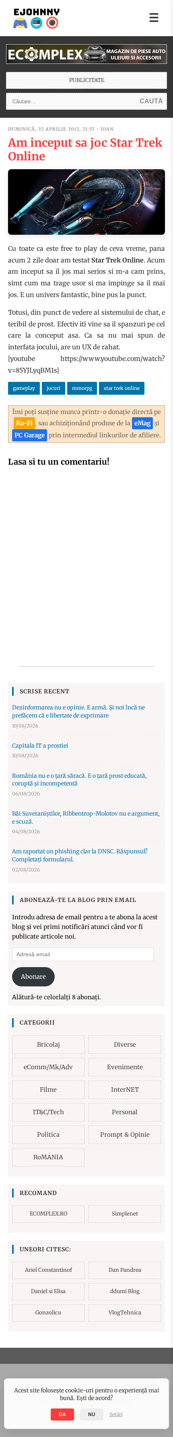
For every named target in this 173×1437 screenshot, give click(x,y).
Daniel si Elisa (48, 1291)
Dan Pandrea (125, 1270)
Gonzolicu (48, 1312)
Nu (91, 1414)
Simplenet (125, 1213)
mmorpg (82, 388)
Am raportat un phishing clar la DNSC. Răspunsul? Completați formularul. (80, 855)
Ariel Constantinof (48, 1270)
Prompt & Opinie (125, 1134)
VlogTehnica (125, 1312)
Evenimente (125, 1067)
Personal (125, 1112)
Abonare (33, 976)
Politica (48, 1134)
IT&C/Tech (48, 1112)
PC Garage (29, 435)
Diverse (125, 1044)
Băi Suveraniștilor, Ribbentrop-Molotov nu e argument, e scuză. (86, 817)
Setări (116, 1414)
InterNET (125, 1089)
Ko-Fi (24, 423)
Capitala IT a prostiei (40, 745)
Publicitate (86, 80)
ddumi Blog (125, 1291)
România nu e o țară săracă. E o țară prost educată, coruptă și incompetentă (79, 779)
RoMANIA (48, 1157)
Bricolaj (48, 1044)
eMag (142, 423)
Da (62, 1414)
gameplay (24, 388)
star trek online (122, 388)
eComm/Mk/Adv (48, 1067)
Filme (48, 1089)
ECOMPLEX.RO (48, 1213)
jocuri (53, 388)
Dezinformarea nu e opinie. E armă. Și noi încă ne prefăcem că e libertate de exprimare (78, 711)
